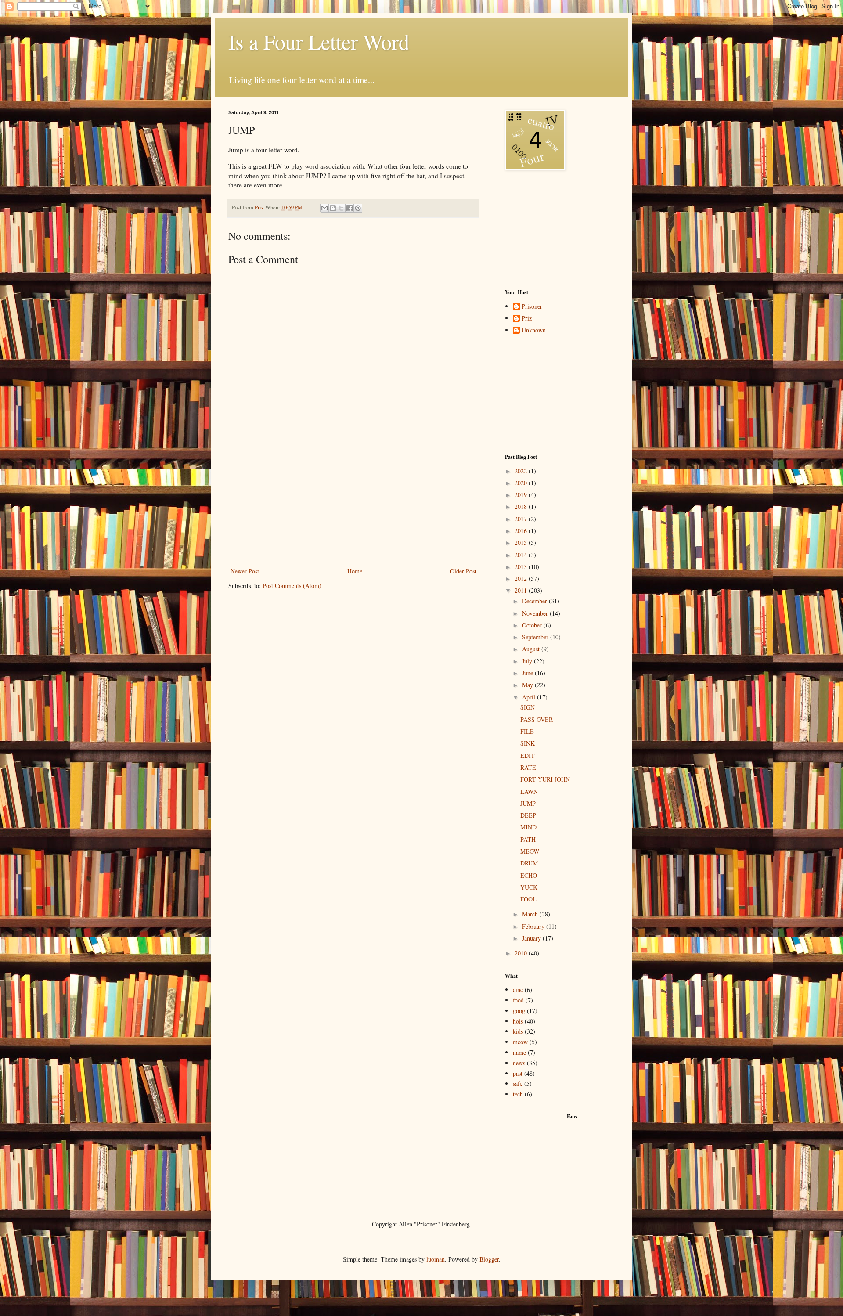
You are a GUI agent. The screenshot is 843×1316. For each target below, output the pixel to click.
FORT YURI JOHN (545, 779)
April (529, 697)
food (518, 1000)
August (531, 649)
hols (518, 1021)
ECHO (528, 875)
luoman (435, 1259)
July (528, 661)
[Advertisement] (353, 511)
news (519, 1063)
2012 (522, 578)
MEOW (529, 851)
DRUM (529, 863)
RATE (528, 767)
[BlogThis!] (332, 208)
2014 (522, 555)
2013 (522, 566)
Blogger (489, 1259)
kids (518, 1031)
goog (519, 1010)
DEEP (528, 815)
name (519, 1052)
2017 (522, 519)
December (535, 601)
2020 (522, 483)
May (528, 685)
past (517, 1073)
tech (518, 1094)
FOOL (528, 899)
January (532, 938)
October (533, 625)
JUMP (528, 803)
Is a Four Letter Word (318, 41)
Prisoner (532, 306)
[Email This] (324, 208)
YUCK (528, 887)
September (536, 637)
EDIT (527, 755)
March (531, 914)
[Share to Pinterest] (357, 208)
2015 (522, 542)
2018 (522, 506)
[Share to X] (341, 208)
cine (518, 989)
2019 (522, 494)
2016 (522, 530)
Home (354, 571)
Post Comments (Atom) (292, 585)
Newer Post (245, 571)
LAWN (529, 791)
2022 (522, 471)
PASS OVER (536, 719)
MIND (528, 827)
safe (517, 1083)
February (534, 926)
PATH (528, 839)
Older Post (463, 571)
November (536, 613)
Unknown (534, 330)
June (528, 673)
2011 (522, 590)
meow (520, 1042)
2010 (522, 953)
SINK (527, 743)
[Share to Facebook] (349, 208)
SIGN (527, 707)
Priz (527, 318)
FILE (527, 731)
